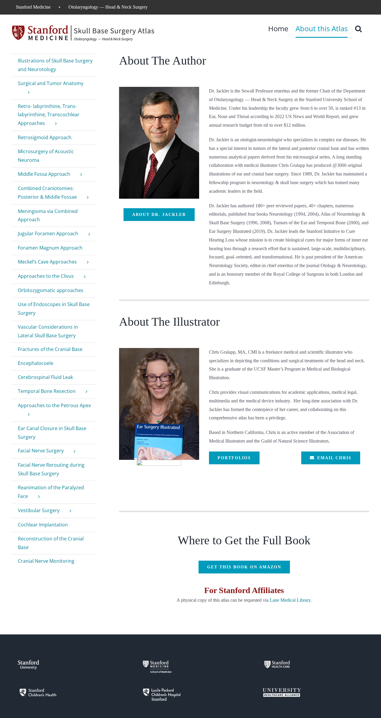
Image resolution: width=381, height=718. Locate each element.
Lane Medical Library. (291, 600)
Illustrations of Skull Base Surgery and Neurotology (55, 65)
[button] (358, 29)
